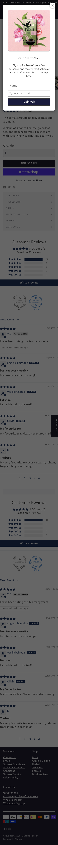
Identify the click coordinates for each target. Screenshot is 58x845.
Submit (29, 102)
